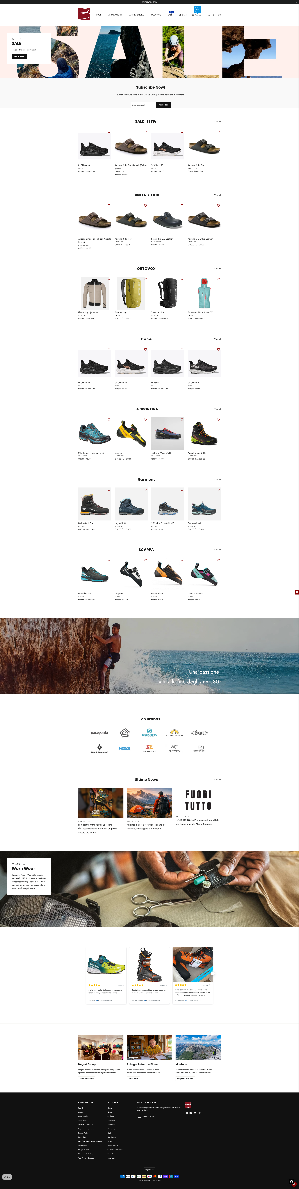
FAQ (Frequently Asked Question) (90, 1141)
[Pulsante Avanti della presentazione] (213, 973)
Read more (133, 1078)
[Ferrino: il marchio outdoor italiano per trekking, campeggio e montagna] (149, 803)
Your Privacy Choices (86, 1158)
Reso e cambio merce (86, 1129)
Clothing (110, 1116)
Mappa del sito (83, 1149)
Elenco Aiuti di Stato (85, 1154)
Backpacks (111, 1120)
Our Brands (111, 1137)
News (109, 1112)
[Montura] (198, 1047)
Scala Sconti (82, 1120)
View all (217, 121)
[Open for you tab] (291, 1181)
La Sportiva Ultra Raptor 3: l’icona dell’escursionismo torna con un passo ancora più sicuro (97, 828)
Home (109, 1108)
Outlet (109, 1133)
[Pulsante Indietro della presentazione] (86, 973)
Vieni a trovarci (87, 1078)
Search (80, 1108)
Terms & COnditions (85, 1124)
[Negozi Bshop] (100, 1047)
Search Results (112, 1145)
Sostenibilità (82, 1145)
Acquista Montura (185, 1078)
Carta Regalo (82, 1116)
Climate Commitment (115, 1149)
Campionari (111, 1129)
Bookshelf (110, 1124)
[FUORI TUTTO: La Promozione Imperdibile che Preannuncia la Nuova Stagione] (198, 800)
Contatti (81, 1112)
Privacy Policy (83, 1133)
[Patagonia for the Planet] (149, 1047)
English (148, 1169)
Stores (109, 1141)
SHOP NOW (19, 56)
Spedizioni (82, 1137)
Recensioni (111, 1158)
